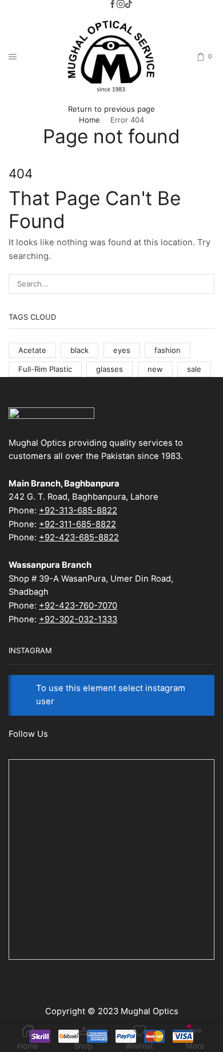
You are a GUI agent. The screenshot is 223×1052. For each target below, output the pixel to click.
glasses (109, 369)
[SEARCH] (204, 283)
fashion (167, 350)
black (79, 350)
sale (194, 369)
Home (89, 119)
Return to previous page (111, 108)
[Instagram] (121, 4)
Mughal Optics (149, 1011)
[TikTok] (129, 4)
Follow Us (28, 734)
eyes (121, 350)
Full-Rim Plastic (45, 369)
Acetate (32, 350)
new (155, 369)
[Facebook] (113, 4)
